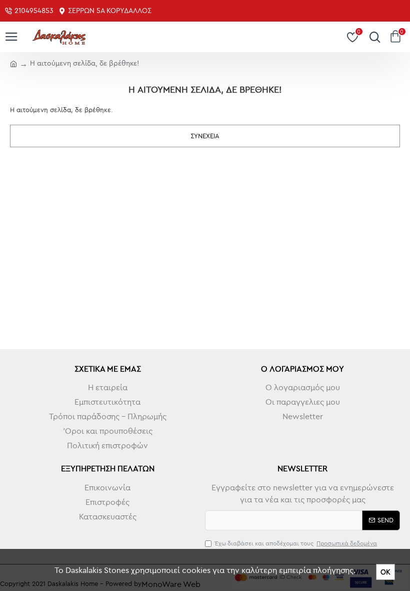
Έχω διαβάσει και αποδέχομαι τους (296, 543)
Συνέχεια (205, 136)
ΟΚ (385, 571)
